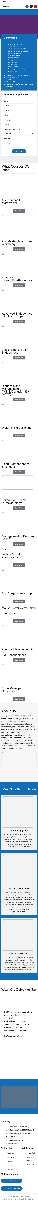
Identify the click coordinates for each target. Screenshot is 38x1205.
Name (6, 101)
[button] (19, 12)
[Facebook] (27, 6)
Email (6, 111)
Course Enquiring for (11, 129)
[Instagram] (31, 6)
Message (7, 138)
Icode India (5, 1)
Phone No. (7, 120)
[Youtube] (35, 6)
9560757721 (14, 86)
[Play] (19, 1097)
